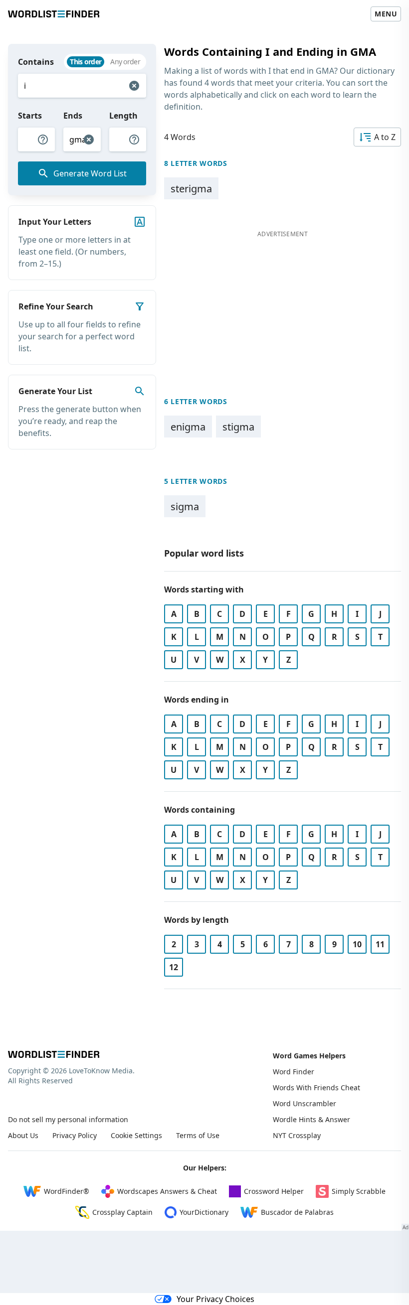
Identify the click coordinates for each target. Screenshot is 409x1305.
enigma (188, 427)
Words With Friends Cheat (316, 1087)
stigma (238, 427)
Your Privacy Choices (215, 1299)
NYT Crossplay (297, 1135)
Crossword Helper (274, 1191)
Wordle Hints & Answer (311, 1119)
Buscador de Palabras (297, 1212)
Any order (125, 61)
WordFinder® (66, 1191)
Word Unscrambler (304, 1103)
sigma (185, 506)
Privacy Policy (74, 1135)
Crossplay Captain (122, 1212)
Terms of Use (197, 1135)
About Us (23, 1135)
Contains (36, 61)
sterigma (191, 188)
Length (123, 115)
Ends (72, 115)
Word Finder (293, 1071)
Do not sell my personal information (68, 1119)
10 (357, 944)
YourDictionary (204, 1212)
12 (173, 967)
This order (85, 61)
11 (380, 944)
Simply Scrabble (359, 1191)
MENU (386, 13)
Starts (30, 115)
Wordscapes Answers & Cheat (167, 1191)
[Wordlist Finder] (53, 1054)
